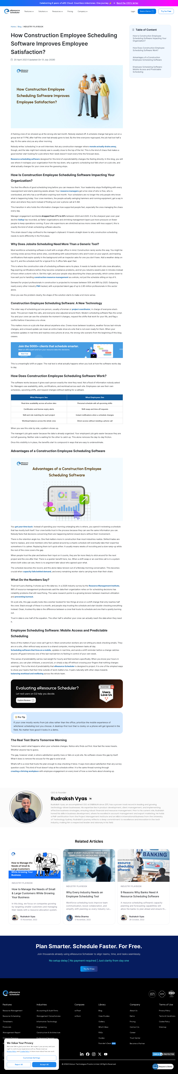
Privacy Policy (11, 1051)
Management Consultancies (48, 1016)
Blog (20, 26)
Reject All (19, 1064)
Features (28, 11)
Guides (102, 1038)
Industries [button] (42, 1004)
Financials (7, 1027)
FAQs (101, 1032)
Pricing (70, 11)
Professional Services (45, 1038)
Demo (132, 1016)
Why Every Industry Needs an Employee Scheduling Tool (84, 894)
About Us (133, 1011)
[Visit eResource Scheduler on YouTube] (105, 1054)
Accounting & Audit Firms (47, 1011)
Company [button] (135, 1004)
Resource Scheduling (11, 1016)
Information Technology (47, 1021)
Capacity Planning (10, 1038)
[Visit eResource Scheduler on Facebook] (87, 1054)
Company (82, 11)
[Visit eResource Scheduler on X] (99, 1054)
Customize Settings (31, 1058)
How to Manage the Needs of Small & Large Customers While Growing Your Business (33, 893)
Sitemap (162, 1027)
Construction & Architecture (48, 1032)
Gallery (102, 1021)
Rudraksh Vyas (69, 798)
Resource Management (13, 1011)
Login (133, 11)
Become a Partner (137, 1043)
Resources (56, 11)
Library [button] (102, 1004)
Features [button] (7, 1004)
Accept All (44, 1064)
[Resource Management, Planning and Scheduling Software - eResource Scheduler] (12, 11)
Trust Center (135, 1038)
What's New (103, 1027)
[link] (34, 887)
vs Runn (78, 1016)
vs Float (78, 1011)
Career (133, 1032)
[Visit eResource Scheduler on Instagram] (93, 1054)
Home (13, 26)
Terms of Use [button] (166, 1004)
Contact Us (134, 1027)
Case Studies (104, 1016)
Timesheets (8, 1021)
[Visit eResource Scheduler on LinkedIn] (81, 1054)
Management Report (11, 1032)
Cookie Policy (24, 1051)
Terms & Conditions (167, 1016)
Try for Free (166, 11)
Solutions (42, 11)
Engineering (42, 1027)
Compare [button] (79, 1004)
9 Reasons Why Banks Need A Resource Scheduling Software (140, 894)
